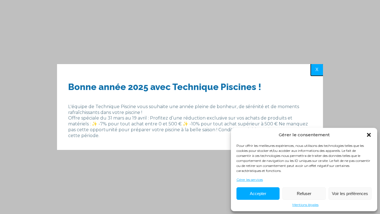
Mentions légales (305, 205)
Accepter (258, 193)
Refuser (304, 193)
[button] (369, 135)
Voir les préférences (350, 193)
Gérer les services (249, 179)
